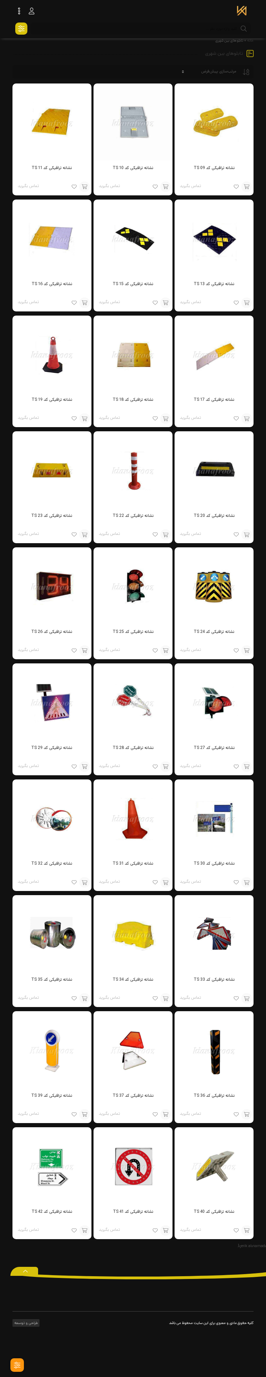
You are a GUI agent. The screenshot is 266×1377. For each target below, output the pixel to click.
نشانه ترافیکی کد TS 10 (133, 168)
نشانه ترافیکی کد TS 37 (133, 1095)
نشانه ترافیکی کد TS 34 (133, 979)
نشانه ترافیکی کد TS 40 (214, 1212)
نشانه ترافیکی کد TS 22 (133, 516)
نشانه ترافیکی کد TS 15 (133, 284)
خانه (250, 40)
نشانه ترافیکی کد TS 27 (214, 748)
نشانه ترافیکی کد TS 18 (133, 400)
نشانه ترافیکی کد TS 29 (51, 748)
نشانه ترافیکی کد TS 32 (51, 863)
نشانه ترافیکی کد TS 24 (214, 632)
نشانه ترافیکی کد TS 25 (133, 632)
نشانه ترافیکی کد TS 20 (214, 516)
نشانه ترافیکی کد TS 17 (214, 400)
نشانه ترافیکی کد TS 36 (214, 1095)
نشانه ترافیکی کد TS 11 (52, 168)
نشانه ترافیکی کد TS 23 (51, 516)
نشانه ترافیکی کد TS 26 (51, 632)
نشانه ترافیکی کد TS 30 (214, 863)
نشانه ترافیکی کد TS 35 (51, 979)
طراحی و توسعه (26, 1323)
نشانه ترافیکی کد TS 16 (52, 284)
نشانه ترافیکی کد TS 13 (214, 284)
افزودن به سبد (246, 187)
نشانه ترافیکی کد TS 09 (214, 168)
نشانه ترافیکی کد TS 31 (133, 863)
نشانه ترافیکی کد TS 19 (52, 400)
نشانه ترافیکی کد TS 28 (133, 748)
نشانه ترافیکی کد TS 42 (52, 1212)
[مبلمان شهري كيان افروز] (241, 11)
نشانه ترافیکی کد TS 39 (51, 1095)
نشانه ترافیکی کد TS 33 (214, 979)
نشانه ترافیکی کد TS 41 (133, 1212)
